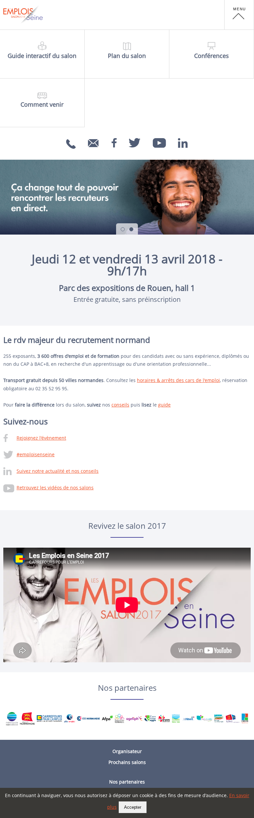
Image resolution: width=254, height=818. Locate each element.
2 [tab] (131, 229)
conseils (120, 405)
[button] (239, 15)
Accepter (132, 807)
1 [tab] (123, 229)
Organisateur (127, 751)
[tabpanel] (127, 197)
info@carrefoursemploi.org (94, 152)
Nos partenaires (127, 782)
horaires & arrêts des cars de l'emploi (178, 380)
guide (164, 405)
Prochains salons (127, 762)
